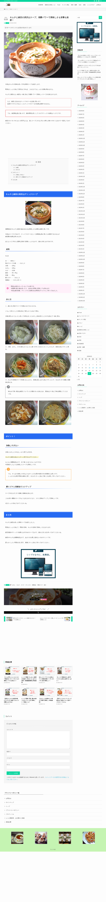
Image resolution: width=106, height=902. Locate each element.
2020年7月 (81, 269)
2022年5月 (81, 204)
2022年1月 (81, 207)
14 (93, 367)
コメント (10, 729)
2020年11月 (82, 255)
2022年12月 (82, 190)
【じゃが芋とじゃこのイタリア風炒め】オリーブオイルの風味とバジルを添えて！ (89, 61)
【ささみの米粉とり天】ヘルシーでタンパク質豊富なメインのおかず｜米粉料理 (89, 56)
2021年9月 (81, 221)
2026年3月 (81, 128)
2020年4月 (81, 280)
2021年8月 (81, 224)
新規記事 (81, 411)
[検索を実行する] (100, 17)
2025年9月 (81, 148)
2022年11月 (82, 193)
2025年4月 (81, 166)
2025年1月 (81, 173)
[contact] (99, 1)
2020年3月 (81, 283)
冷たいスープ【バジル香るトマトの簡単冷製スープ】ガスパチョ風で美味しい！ (89, 78)
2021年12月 (82, 211)
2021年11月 (82, 214)
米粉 (80, 340)
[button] (38, 612)
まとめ (15, 179)
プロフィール (82, 404)
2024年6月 (81, 180)
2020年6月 (81, 273)
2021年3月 (81, 242)
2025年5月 (81, 162)
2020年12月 (82, 252)
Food (80, 312)
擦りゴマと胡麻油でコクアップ (24, 177)
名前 (8, 751)
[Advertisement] (38, 141)
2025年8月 (81, 152)
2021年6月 (81, 231)
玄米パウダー (82, 333)
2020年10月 (82, 259)
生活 (80, 336)
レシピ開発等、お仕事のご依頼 (87, 407)
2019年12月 (82, 294)
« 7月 (78, 379)
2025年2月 (81, 169)
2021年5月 (81, 235)
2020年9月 (81, 262)
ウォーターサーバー (84, 316)
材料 (17, 167)
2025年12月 (82, 138)
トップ (80, 397)
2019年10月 (82, 300)
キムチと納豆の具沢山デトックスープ (24, 165)
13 (89, 367)
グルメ (80, 323)
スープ (22, 585)
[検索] (101, 1)
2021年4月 (81, 238)
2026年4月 (81, 124)
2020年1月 (81, 290)
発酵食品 (34, 585)
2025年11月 (82, 142)
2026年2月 (81, 131)
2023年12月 (82, 186)
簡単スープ (40, 585)
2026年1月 (81, 135)
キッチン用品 (82, 319)
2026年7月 (81, 114)
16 (100, 367)
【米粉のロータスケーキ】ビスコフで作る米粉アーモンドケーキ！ (89, 66)
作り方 (18, 169)
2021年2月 (81, 245)
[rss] (97, 1)
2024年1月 (81, 183)
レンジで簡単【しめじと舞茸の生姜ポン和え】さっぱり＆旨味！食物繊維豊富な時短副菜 (89, 72)
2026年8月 (81, 110)
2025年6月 (81, 159)
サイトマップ (82, 394)
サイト (8, 764)
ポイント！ (16, 172)
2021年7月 (81, 228)
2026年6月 (81, 117)
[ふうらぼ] (7, 4)
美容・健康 (82, 347)
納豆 (45, 585)
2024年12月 (82, 176)
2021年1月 (81, 249)
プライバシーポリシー (84, 400)
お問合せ (81, 390)
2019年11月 (82, 297)
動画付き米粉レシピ (84, 329)
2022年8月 (81, 197)
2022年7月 (81, 200)
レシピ (7, 585)
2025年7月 (81, 155)
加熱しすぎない (20, 174)
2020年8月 (81, 266)
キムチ (18, 585)
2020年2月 (81, 287)
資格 (80, 350)
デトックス (28, 585)
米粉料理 (81, 343)
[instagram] (94, 1)
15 (96, 367)
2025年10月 (82, 145)
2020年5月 (81, 276)
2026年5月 (81, 121)
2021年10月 (82, 218)
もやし (13, 585)
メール (9, 758)
